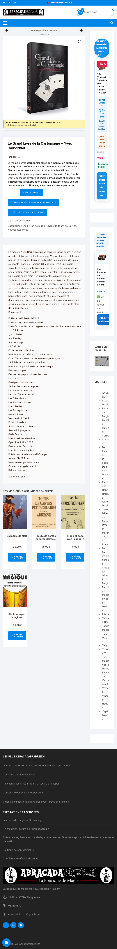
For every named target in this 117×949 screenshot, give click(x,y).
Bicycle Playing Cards (105, 427)
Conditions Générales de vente (20, 858)
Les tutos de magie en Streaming (22, 820)
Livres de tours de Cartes (61, 225)
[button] (79, 41)
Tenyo (105, 645)
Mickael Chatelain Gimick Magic (105, 571)
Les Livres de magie (33, 225)
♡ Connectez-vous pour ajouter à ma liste (33, 202)
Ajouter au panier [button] (18, 557)
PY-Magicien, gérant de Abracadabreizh (26, 828)
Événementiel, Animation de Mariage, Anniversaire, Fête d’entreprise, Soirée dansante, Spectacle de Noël (58, 839)
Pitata (105, 614)
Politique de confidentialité (18, 849)
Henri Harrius (105, 493)
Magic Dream (105, 524)
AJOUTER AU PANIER (31, 192)
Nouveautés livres (18, 229)
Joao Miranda (105, 513)
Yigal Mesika (105, 715)
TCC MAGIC (105, 637)
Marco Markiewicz (105, 552)
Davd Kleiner (105, 451)
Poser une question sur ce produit (27, 212)
